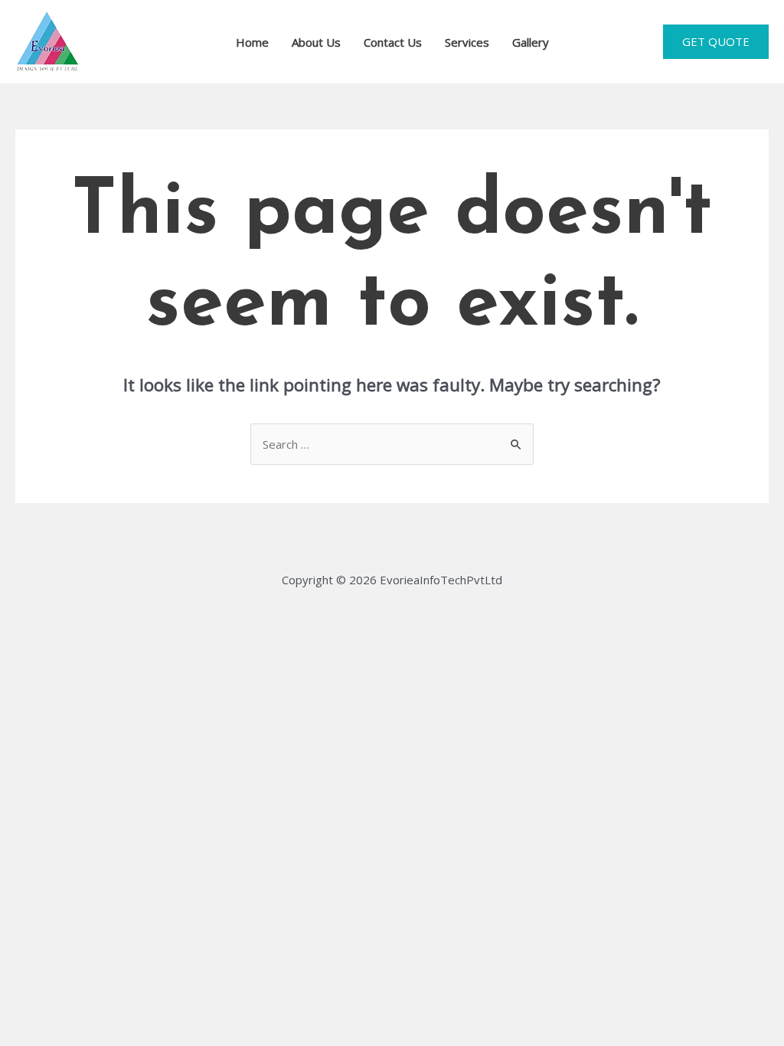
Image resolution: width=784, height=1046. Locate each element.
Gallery (530, 42)
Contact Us (393, 42)
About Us (316, 42)
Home (252, 42)
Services (467, 42)
